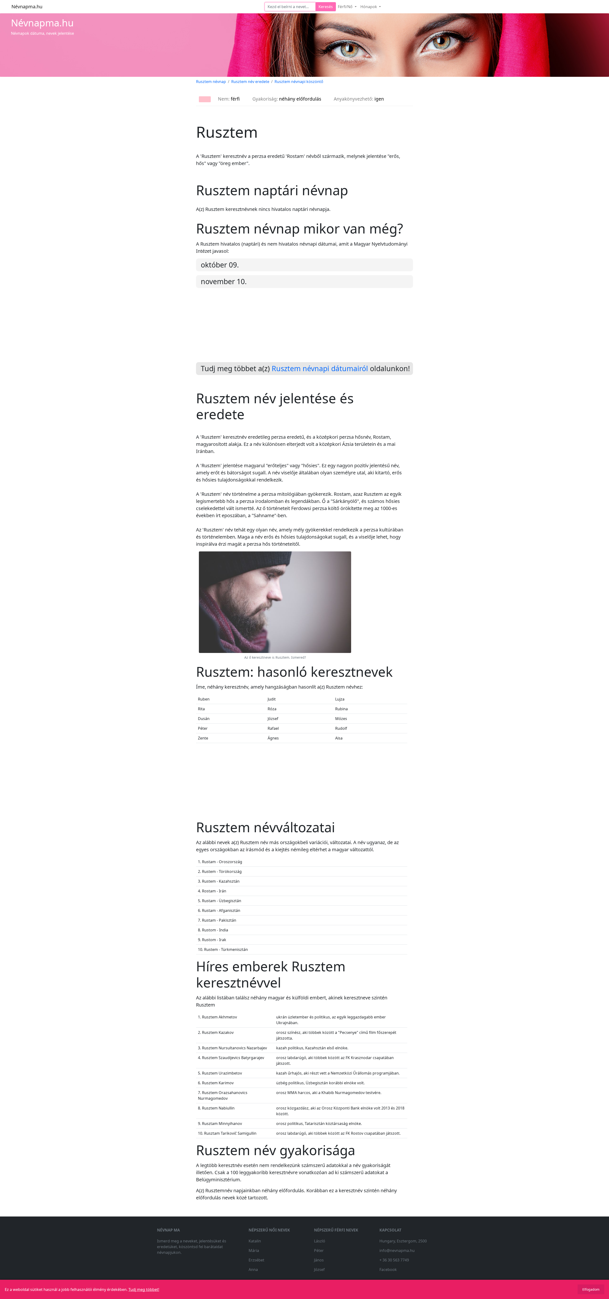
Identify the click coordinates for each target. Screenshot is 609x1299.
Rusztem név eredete (250, 81)
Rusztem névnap (211, 81)
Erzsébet (256, 1260)
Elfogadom (590, 1289)
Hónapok (369, 6)
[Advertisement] (304, 329)
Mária (254, 1250)
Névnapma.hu (26, 6)
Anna (253, 1269)
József (319, 1269)
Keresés (326, 6)
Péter (319, 1250)
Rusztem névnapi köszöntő (299, 81)
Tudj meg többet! (143, 1289)
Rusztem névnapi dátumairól (320, 368)
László (319, 1241)
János (319, 1260)
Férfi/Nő (346, 6)
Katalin (255, 1241)
